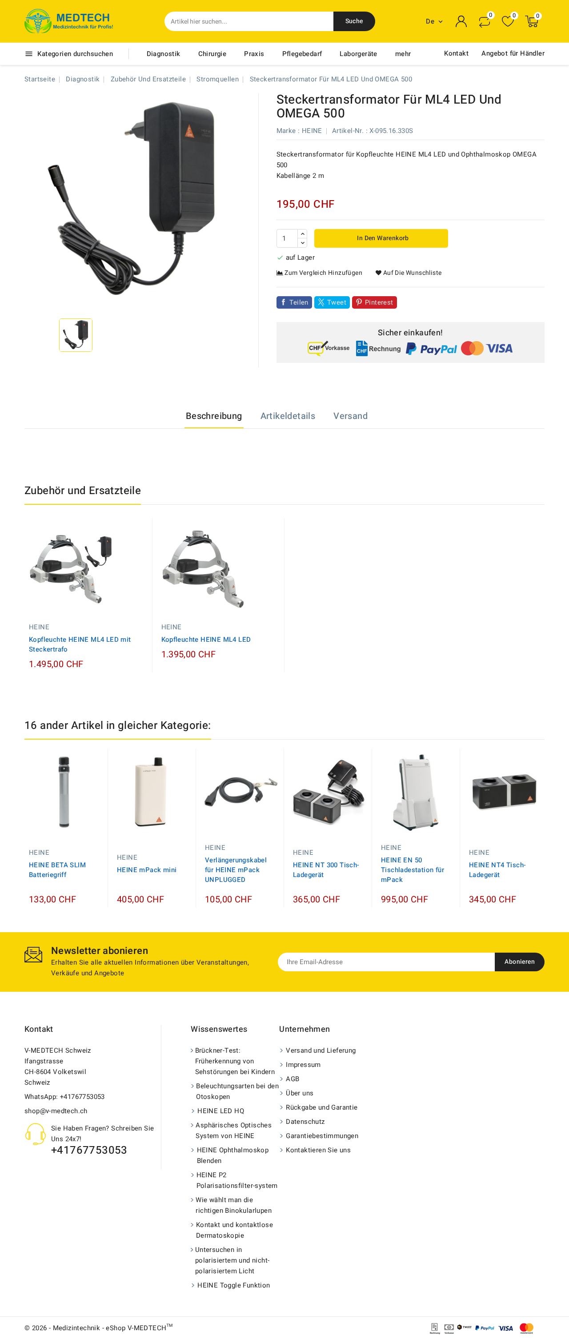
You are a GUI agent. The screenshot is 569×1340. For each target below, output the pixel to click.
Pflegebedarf (302, 54)
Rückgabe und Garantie (321, 1107)
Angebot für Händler (513, 53)
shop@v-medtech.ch (56, 1111)
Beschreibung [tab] (214, 416)
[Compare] (484, 21)
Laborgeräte (358, 54)
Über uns (299, 1093)
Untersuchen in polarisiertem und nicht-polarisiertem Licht (232, 1260)
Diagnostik (163, 54)
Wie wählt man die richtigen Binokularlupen (234, 1205)
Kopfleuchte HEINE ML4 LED (206, 639)
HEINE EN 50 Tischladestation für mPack (412, 870)
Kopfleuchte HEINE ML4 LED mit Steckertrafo (80, 644)
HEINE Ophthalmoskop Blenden (233, 1155)
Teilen (299, 302)
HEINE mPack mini (146, 870)
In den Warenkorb (382, 238)
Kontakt (456, 53)
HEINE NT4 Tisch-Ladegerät (497, 870)
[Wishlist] (508, 22)
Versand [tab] (350, 416)
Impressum (303, 1065)
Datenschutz (305, 1122)
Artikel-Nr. (348, 131)
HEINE (312, 131)
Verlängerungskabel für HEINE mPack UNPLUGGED (236, 870)
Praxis (254, 54)
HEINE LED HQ (220, 1111)
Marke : (288, 131)
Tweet (336, 302)
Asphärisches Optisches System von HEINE (234, 1130)
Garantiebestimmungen (322, 1136)
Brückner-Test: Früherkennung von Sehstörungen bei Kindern (235, 1061)
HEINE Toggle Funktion (233, 1285)
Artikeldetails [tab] (288, 416)
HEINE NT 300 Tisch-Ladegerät (326, 870)
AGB (292, 1079)
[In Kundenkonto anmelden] (461, 21)
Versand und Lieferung (321, 1050)
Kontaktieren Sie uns (318, 1150)
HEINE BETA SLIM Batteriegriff (57, 870)
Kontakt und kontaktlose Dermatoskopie (234, 1230)
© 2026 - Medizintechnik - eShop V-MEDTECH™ (98, 1328)
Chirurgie (212, 54)
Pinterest (379, 302)
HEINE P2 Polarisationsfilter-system (237, 1180)
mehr (403, 54)
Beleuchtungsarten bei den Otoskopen (237, 1091)
